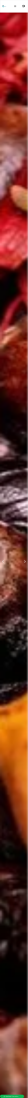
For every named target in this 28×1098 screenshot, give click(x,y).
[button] (15, 6)
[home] (4, 6)
